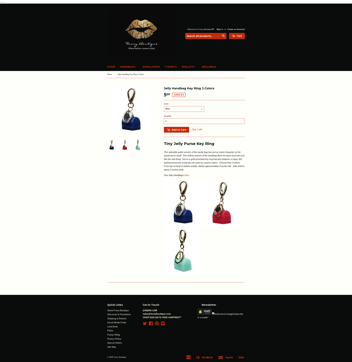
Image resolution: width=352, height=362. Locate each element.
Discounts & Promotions (119, 314)
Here (186, 175)
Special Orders (114, 343)
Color (166, 104)
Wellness (209, 66)
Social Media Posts (116, 322)
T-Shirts (171, 66)
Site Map (111, 347)
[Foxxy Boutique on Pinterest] (157, 324)
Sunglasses (151, 66)
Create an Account (236, 29)
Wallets (188, 66)
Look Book (112, 326)
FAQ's (110, 330)
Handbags (128, 66)
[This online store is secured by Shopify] (205, 314)
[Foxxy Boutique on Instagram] (163, 324)
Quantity (167, 116)
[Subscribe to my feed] (222, 314)
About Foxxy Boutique (118, 310)
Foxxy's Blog (113, 335)
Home (111, 66)
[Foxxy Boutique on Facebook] (151, 324)
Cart (239, 35)
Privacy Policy (114, 339)
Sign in (220, 29)
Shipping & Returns (116, 318)
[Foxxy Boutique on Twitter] (145, 324)
